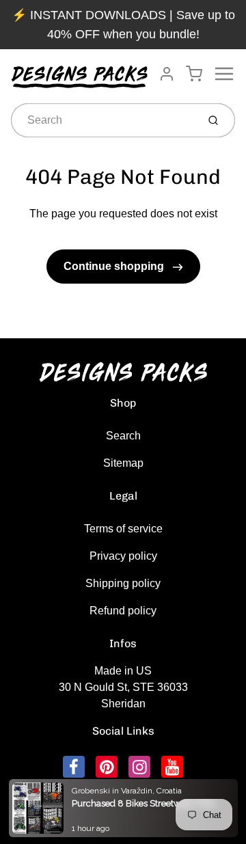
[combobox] (103, 120)
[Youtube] (172, 766)
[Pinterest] (106, 766)
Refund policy (123, 610)
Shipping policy (123, 583)
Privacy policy (123, 556)
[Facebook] (73, 766)
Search (123, 435)
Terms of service (123, 528)
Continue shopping (115, 266)
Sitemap (123, 463)
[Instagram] (139, 766)
